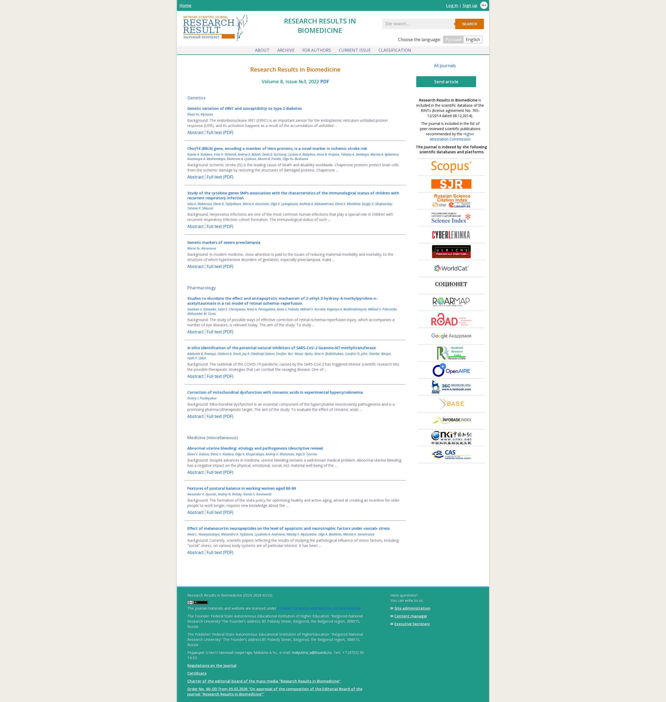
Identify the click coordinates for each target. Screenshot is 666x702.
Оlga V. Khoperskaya (249, 454)
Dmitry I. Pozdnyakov (202, 398)
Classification (395, 50)
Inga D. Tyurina (306, 454)
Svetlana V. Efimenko (201, 309)
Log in (452, 5)
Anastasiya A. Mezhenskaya (206, 159)
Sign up (470, 5)
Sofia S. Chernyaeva (231, 309)
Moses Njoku (303, 354)
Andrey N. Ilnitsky (230, 494)
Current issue (355, 50)
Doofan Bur (284, 354)
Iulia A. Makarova (199, 204)
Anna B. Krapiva (328, 154)
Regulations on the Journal (211, 665)
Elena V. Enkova (198, 454)
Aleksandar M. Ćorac (201, 313)
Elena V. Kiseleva (222, 454)
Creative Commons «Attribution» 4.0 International (319, 608)
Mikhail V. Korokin (312, 309)
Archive (285, 50)
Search (469, 24)
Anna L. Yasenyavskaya (203, 534)
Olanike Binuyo (380, 354)
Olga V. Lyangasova (284, 204)
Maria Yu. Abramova (201, 248)
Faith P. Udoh (196, 358)
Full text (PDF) (220, 132)
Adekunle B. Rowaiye (201, 354)
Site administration (412, 608)
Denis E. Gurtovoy (274, 154)
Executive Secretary (412, 623)
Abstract (195, 132)
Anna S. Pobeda (288, 309)
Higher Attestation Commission (452, 136)
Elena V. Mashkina (347, 204)
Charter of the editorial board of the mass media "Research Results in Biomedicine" (264, 681)
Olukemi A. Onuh (229, 354)
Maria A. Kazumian (256, 204)
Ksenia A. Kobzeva (199, 154)
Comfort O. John (356, 354)
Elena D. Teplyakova (227, 204)
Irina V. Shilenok (225, 154)
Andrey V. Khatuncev (280, 454)
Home (185, 5)
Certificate (197, 673)
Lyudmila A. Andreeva (270, 534)
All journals (445, 65)
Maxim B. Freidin (269, 159)
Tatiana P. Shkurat (200, 208)
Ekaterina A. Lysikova (241, 159)
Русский (454, 39)
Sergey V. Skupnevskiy (377, 204)
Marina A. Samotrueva (358, 534)
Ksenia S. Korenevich (257, 494)
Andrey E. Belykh (249, 154)
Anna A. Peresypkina (261, 309)
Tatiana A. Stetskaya (355, 154)
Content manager (410, 616)
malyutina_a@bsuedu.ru (311, 652)
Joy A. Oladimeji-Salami (258, 354)
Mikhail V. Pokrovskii (382, 309)
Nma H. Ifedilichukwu (328, 354)
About (262, 50)
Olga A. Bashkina (330, 534)
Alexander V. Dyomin (201, 494)
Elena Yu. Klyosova (200, 114)
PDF (324, 81)
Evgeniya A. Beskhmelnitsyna (347, 309)
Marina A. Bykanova (384, 154)
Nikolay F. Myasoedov (301, 534)
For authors (316, 50)
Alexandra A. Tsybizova (237, 534)
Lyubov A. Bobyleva (301, 154)
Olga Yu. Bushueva (295, 159)
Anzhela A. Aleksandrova (316, 204)
